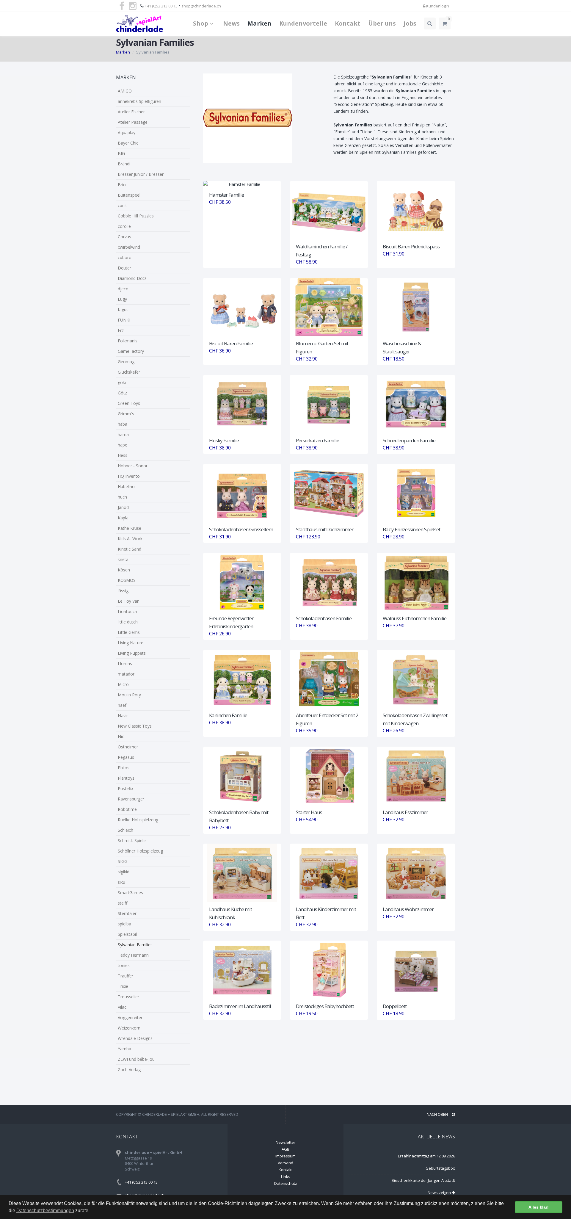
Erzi (121, 330)
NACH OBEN (438, 1114)
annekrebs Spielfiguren (139, 101)
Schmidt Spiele (132, 840)
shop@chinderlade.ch (201, 6)
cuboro (124, 257)
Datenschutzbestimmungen (45, 1210)
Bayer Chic (128, 143)
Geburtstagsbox (440, 1168)
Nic (121, 736)
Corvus (124, 236)
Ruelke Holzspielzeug (138, 819)
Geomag (126, 361)
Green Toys (129, 403)
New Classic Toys (135, 726)
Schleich (125, 830)
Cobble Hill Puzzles (136, 216)
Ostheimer (128, 747)
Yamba (124, 1049)
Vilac (122, 1007)
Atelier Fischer (131, 112)
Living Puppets (132, 653)
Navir (123, 715)
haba (122, 424)
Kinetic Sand (129, 549)
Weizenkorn (129, 1028)
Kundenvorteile (303, 23)
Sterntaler (127, 913)
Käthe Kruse (129, 528)
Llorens (125, 663)
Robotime (127, 809)
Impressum (285, 1156)
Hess (122, 455)
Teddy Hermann (133, 955)
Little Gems (129, 632)
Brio (122, 184)
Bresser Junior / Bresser (141, 174)
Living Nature (130, 642)
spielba (124, 924)
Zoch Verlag (129, 1069)
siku (121, 882)
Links (285, 1176)
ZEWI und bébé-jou (136, 1059)
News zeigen (440, 1192)
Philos (123, 767)
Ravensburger (131, 799)
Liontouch (127, 611)
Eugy (122, 299)
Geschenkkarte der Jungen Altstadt (423, 1180)
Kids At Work (130, 538)
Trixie (123, 986)
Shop (201, 23)
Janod (123, 507)
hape (122, 445)
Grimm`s (126, 413)
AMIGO (125, 91)
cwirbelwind (129, 247)
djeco (123, 289)
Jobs (410, 23)
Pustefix (125, 788)
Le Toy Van (128, 601)
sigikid (123, 872)
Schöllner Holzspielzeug (140, 851)
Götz (122, 393)
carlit (122, 205)
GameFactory (131, 351)
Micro (123, 684)
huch (122, 497)
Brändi (124, 164)
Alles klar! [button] (538, 1207)
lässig (123, 590)
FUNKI (124, 320)
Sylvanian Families (135, 944)
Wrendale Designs (135, 1038)
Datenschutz (285, 1183)
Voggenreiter (130, 1017)
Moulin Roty (129, 695)
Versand (285, 1162)
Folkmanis (127, 341)
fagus (123, 309)
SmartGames (130, 892)
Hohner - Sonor (133, 466)
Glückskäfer (129, 372)
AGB (285, 1149)
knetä (123, 559)
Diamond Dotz (132, 278)
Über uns (382, 23)
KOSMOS (127, 580)
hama (123, 434)
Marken (259, 23)
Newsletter (285, 1142)
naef (122, 705)
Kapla (123, 518)
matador (126, 674)
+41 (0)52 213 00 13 (161, 6)
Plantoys (126, 778)
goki (122, 382)
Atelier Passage (133, 122)
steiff (122, 903)
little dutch (128, 622)
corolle (124, 226)
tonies (124, 965)
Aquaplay (126, 132)
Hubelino (126, 486)
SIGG (122, 861)
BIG (121, 153)
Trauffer (125, 976)
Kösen (124, 570)
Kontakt (347, 23)
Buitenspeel (129, 195)
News (231, 23)
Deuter (124, 268)
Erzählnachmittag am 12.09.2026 (426, 1156)
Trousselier (128, 996)
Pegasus (126, 757)
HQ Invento (129, 476)
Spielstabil (127, 934)
